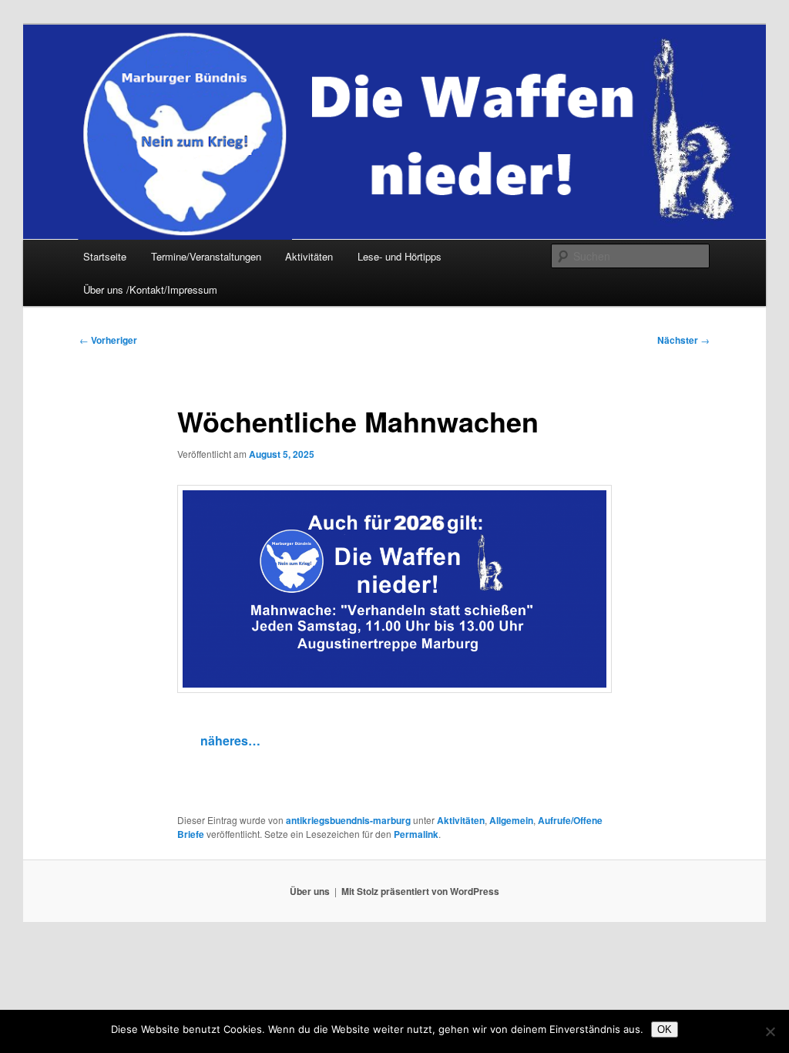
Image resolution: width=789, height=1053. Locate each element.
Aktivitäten (309, 256)
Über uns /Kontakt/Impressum (150, 289)
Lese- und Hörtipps (400, 256)
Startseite (104, 256)
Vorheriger (108, 340)
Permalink (416, 834)
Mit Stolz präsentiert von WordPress (420, 891)
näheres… (230, 740)
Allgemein (511, 820)
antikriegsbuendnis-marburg (348, 820)
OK (664, 1029)
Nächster (683, 340)
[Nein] (769, 1031)
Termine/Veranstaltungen (206, 256)
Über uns (310, 891)
